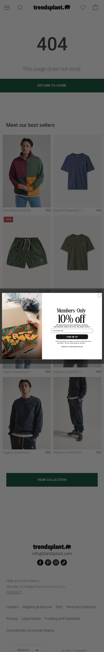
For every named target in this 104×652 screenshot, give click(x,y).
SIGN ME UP (71, 336)
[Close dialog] (99, 295)
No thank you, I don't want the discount (72, 346)
